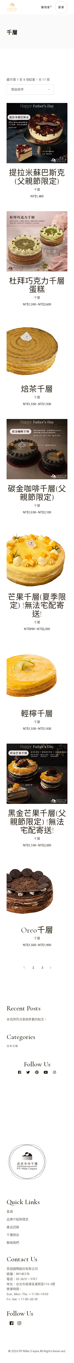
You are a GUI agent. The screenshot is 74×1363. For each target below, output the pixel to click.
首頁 (10, 1211)
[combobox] (30, 89)
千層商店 (13, 1235)
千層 (37, 189)
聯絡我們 (13, 1242)
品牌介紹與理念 (17, 1219)
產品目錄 (13, 1227)
